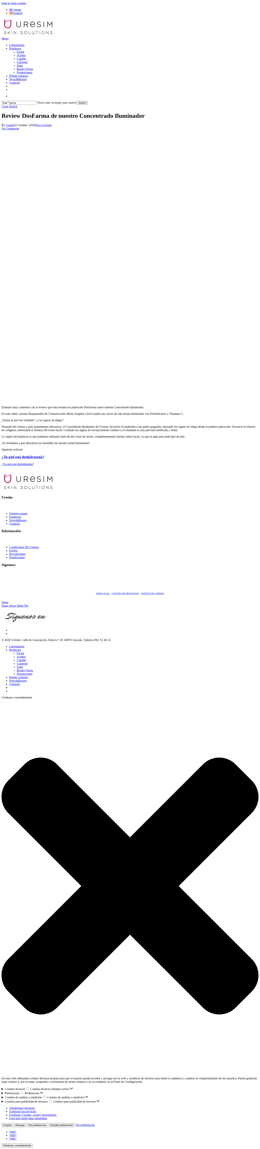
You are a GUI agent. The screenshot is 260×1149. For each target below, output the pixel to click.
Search (82, 102)
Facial (20, 653)
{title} (13, 1131)
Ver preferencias (37, 1125)
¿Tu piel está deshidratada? (18, 464)
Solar (20, 667)
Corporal (22, 663)
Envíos (13, 550)
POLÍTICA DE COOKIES (152, 593)
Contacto (14, 523)
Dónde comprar (18, 677)
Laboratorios (16, 646)
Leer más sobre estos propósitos (28, 1118)
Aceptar (7, 1125)
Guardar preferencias (61, 1125)
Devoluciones (17, 554)
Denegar (20, 1125)
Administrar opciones (22, 1108)
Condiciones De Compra (24, 547)
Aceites (21, 656)
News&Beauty (18, 520)
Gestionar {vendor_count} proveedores (33, 1114)
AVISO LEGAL (103, 593)
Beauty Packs (25, 670)
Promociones (17, 557)
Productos (15, 516)
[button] (5, 38)
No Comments (10, 128)
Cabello (21, 660)
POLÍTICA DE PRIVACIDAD (125, 593)
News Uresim (43, 125)
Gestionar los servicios (22, 1111)
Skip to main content (14, 3)
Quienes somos (18, 513)
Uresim (10, 125)
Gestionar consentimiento (17, 1145)
